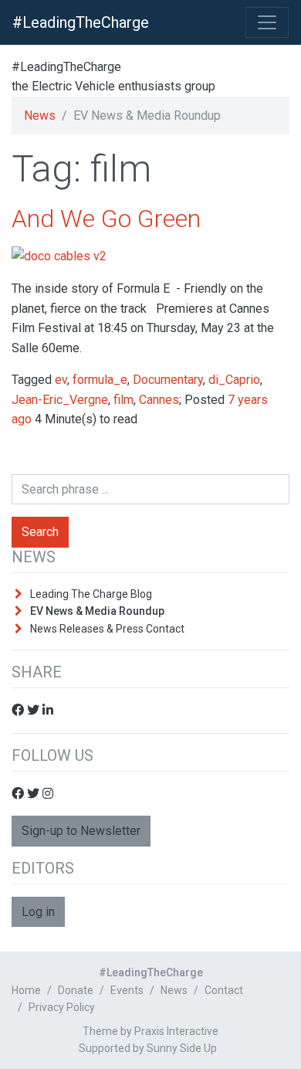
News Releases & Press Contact (107, 629)
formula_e (100, 379)
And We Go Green (106, 218)
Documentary (168, 379)
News (40, 115)
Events (127, 990)
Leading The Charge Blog (91, 594)
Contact (224, 990)
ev (61, 379)
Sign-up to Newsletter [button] (81, 830)
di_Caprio (234, 379)
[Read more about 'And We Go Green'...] (59, 255)
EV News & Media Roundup (97, 611)
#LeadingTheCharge (80, 22)
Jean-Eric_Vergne (60, 399)
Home (26, 990)
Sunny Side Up (182, 1048)
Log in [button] (38, 911)
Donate (75, 990)
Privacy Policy (62, 1007)
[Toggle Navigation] (267, 22)
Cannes (159, 399)
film (123, 399)
